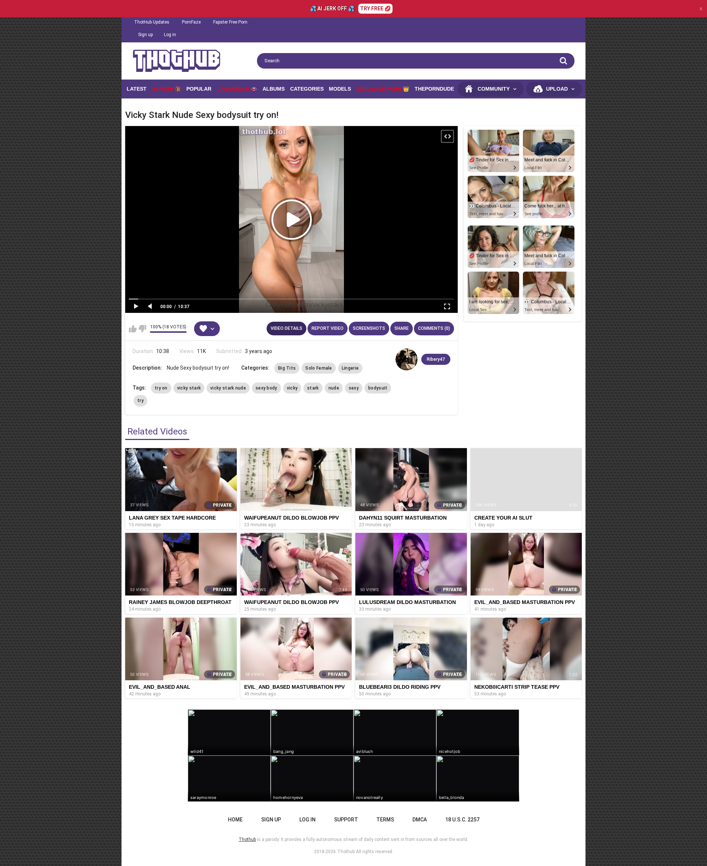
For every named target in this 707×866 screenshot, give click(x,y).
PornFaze (191, 22)
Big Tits (287, 368)
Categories (307, 89)
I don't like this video (142, 328)
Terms (385, 820)
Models (340, 89)
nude (333, 388)
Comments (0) (434, 328)
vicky (292, 388)
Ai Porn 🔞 (166, 89)
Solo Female (318, 368)
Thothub (346, 851)
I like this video (133, 328)
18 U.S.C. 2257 (462, 820)
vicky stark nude (228, 388)
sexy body (266, 388)
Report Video (328, 328)
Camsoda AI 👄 (237, 89)
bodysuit (377, 388)
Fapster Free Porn (230, 22)
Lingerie (350, 368)
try (140, 400)
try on (161, 388)
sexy (354, 388)
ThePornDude (434, 89)
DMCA (419, 820)
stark (313, 388)
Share (401, 328)
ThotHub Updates (151, 22)
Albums (274, 89)
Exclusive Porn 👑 (382, 89)
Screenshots (369, 328)
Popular (198, 89)
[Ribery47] (406, 359)
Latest (137, 89)
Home (235, 820)
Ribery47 (436, 359)
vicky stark (189, 388)
